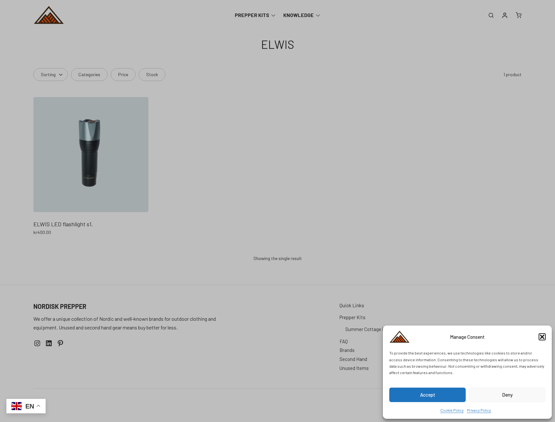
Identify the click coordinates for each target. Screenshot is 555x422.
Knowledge (298, 15)
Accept (427, 395)
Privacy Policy (479, 410)
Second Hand (353, 359)
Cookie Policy (452, 410)
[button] (542, 337)
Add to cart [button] (45, 246)
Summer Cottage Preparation (376, 329)
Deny (507, 395)
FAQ (343, 341)
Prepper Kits (252, 15)
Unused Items (354, 368)
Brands (347, 350)
